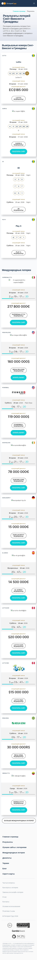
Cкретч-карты (8, 874)
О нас (4, 897)
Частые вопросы (8, 883)
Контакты (5, 902)
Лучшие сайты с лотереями (14, 847)
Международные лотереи (13, 853)
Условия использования (11, 906)
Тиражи (5, 863)
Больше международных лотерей (19, 821)
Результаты (7, 842)
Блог (4, 868)
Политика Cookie (8, 911)
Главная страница (19, 11)
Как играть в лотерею (10, 888)
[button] (34, 3)
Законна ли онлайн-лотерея (12, 892)
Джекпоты (6, 858)
